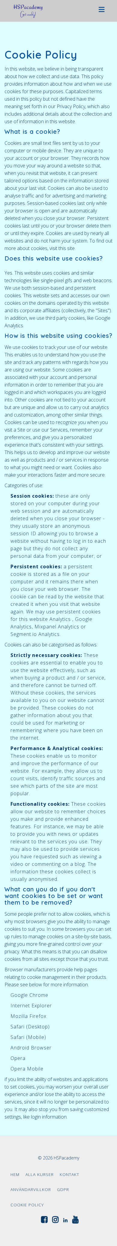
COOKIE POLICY (27, 1205)
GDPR (63, 1189)
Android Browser (31, 1047)
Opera (18, 1058)
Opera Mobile (27, 1068)
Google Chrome (29, 995)
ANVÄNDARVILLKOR (30, 1189)
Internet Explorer (31, 1005)
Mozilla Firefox (28, 1016)
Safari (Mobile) (28, 1037)
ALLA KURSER (40, 1174)
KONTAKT (69, 1174)
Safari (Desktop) (30, 1026)
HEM (15, 1174)
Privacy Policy (71, 106)
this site (66, 248)
